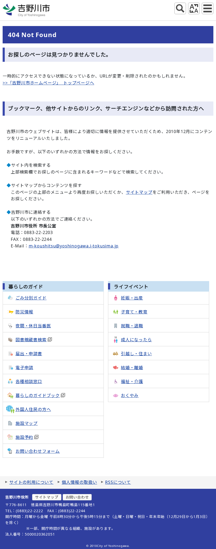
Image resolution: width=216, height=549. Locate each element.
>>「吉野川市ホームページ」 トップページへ (48, 83)
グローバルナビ (207, 8)
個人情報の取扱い (79, 482)
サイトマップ (139, 192)
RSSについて (118, 482)
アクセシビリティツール (194, 8)
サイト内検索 (180, 8)
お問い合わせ (77, 497)
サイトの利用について (31, 482)
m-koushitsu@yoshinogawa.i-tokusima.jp (74, 246)
